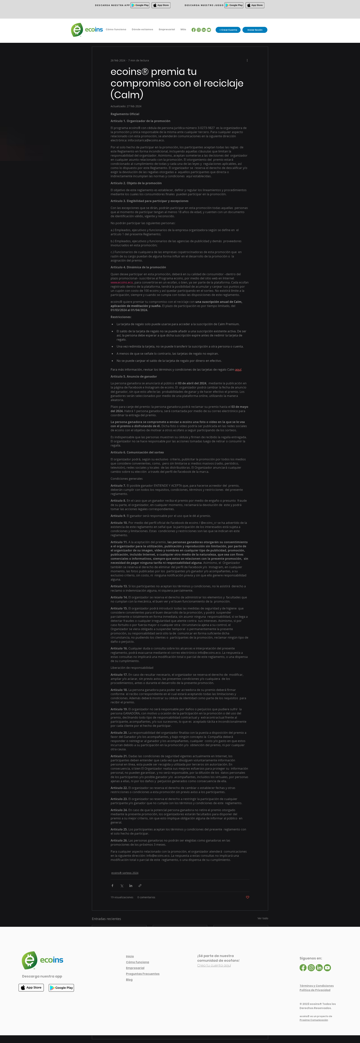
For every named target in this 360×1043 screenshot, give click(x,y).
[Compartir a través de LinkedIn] (131, 885)
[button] (142, 29)
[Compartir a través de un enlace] (140, 885)
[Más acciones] (247, 60)
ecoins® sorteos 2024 (124, 873)
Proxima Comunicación (314, 1020)
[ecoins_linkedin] (204, 30)
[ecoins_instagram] (199, 30)
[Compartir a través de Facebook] (112, 885)
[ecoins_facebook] (194, 30)
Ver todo (263, 918)
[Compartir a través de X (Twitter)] (121, 885)
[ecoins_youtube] (209, 30)
